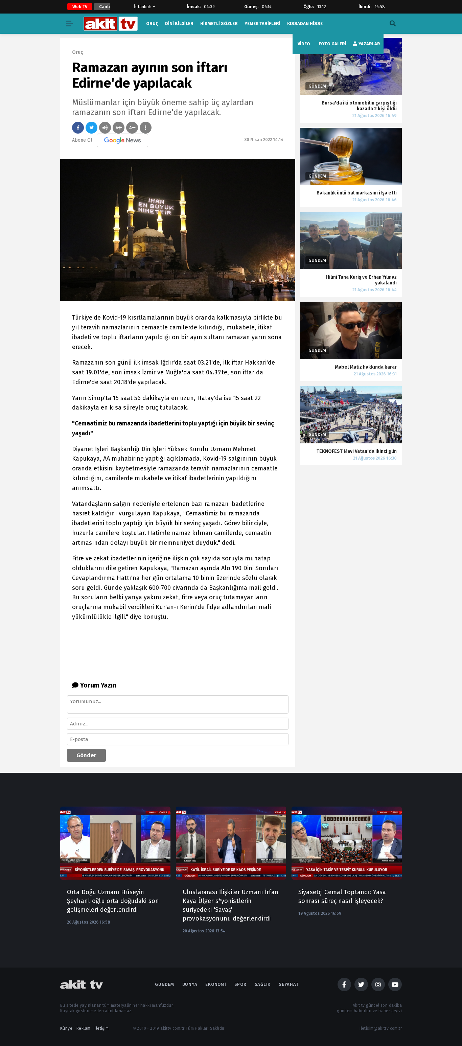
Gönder (86, 755)
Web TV (79, 6)
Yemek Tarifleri (262, 23)
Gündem (164, 984)
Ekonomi (215, 984)
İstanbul (142, 6)
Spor (240, 984)
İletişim (101, 1028)
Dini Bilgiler (179, 23)
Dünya (190, 984)
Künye (66, 1028)
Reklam (83, 1028)
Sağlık (263, 984)
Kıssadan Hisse (305, 23)
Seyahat (288, 984)
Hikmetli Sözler (219, 23)
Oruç (152, 23)
